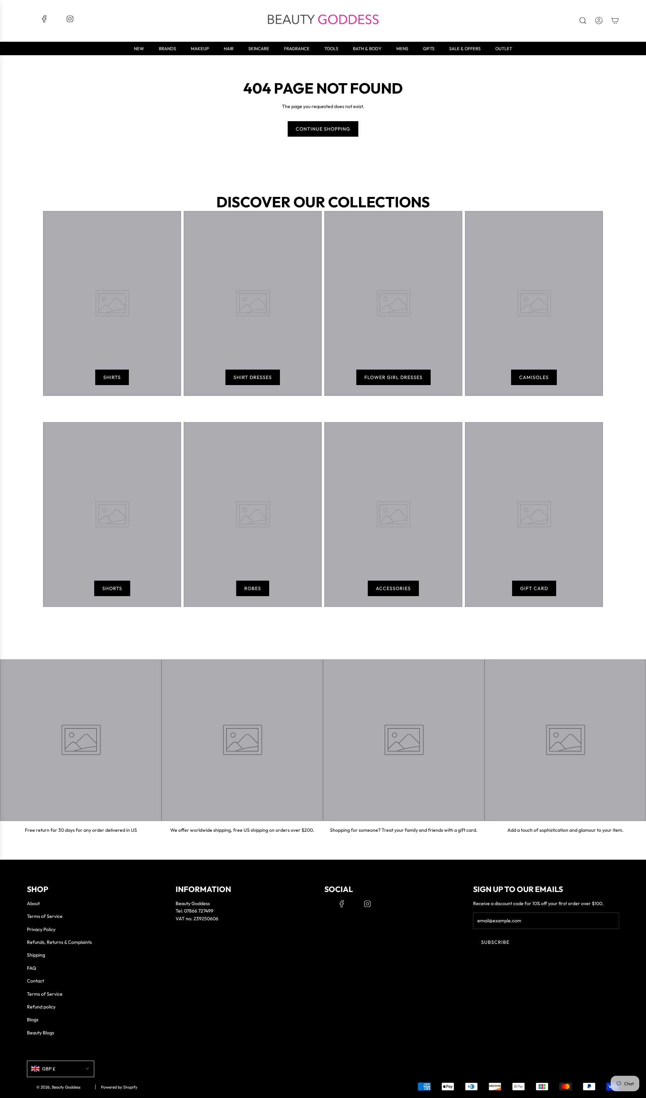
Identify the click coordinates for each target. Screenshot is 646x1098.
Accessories (393, 588)
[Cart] (615, 20)
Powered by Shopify (119, 1087)
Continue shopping (323, 129)
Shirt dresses (253, 377)
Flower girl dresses (393, 377)
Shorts (112, 588)
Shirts (112, 377)
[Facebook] (44, 21)
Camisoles (534, 377)
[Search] (583, 20)
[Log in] (599, 20)
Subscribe (495, 942)
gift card (534, 588)
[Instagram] (70, 21)
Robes (252, 588)
